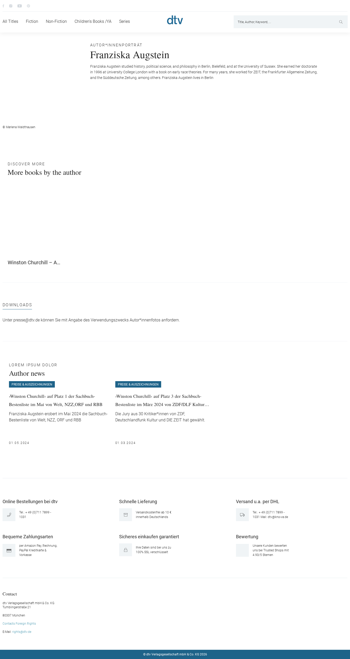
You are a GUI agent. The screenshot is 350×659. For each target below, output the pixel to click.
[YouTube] (19, 5)
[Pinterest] (28, 5)
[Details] (57, 260)
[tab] (17, 306)
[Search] (341, 21)
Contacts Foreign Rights (19, 623)
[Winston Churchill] (35, 220)
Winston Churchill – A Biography (32, 262)
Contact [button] (10, 593)
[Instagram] (10, 5)
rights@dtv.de (21, 632)
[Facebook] (3, 5)
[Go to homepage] (175, 19)
